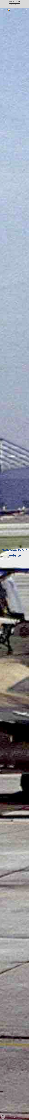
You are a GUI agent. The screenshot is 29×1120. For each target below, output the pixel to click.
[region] (14, 4)
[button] (2, 10)
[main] (14, 564)
